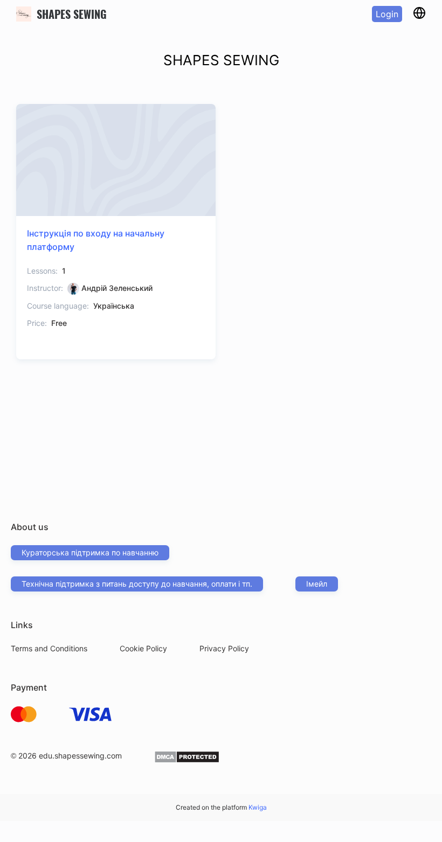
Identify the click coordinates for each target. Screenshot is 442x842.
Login (387, 14)
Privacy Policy (224, 648)
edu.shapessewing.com (80, 755)
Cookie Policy (143, 648)
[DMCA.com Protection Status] (186, 760)
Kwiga (257, 807)
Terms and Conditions (49, 648)
